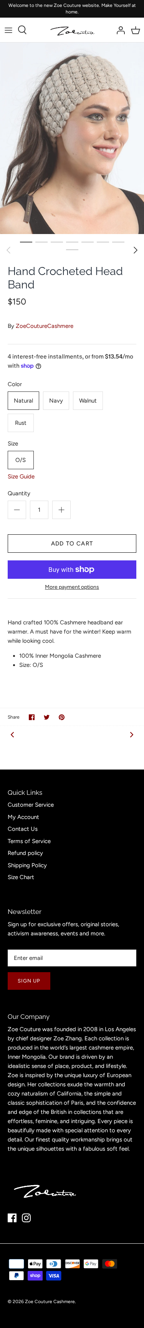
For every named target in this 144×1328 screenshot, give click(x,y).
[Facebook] (12, 1217)
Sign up (29, 981)
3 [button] (57, 241)
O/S (20, 460)
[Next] (135, 250)
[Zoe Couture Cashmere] (72, 30)
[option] (72, 138)
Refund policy (25, 853)
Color (15, 384)
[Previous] (8, 250)
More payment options (72, 587)
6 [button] (103, 241)
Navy (56, 400)
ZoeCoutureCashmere (44, 326)
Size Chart (21, 877)
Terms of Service (29, 841)
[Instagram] (26, 1217)
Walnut (88, 400)
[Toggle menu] (8, 29)
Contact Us (23, 828)
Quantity (19, 493)
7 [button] (118, 241)
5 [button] (87, 241)
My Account (23, 817)
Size (13, 443)
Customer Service (31, 804)
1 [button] (26, 241)
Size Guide (21, 476)
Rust (20, 422)
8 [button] (72, 249)
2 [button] (41, 241)
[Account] (118, 29)
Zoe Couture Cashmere (50, 1301)
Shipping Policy (27, 865)
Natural (23, 400)
